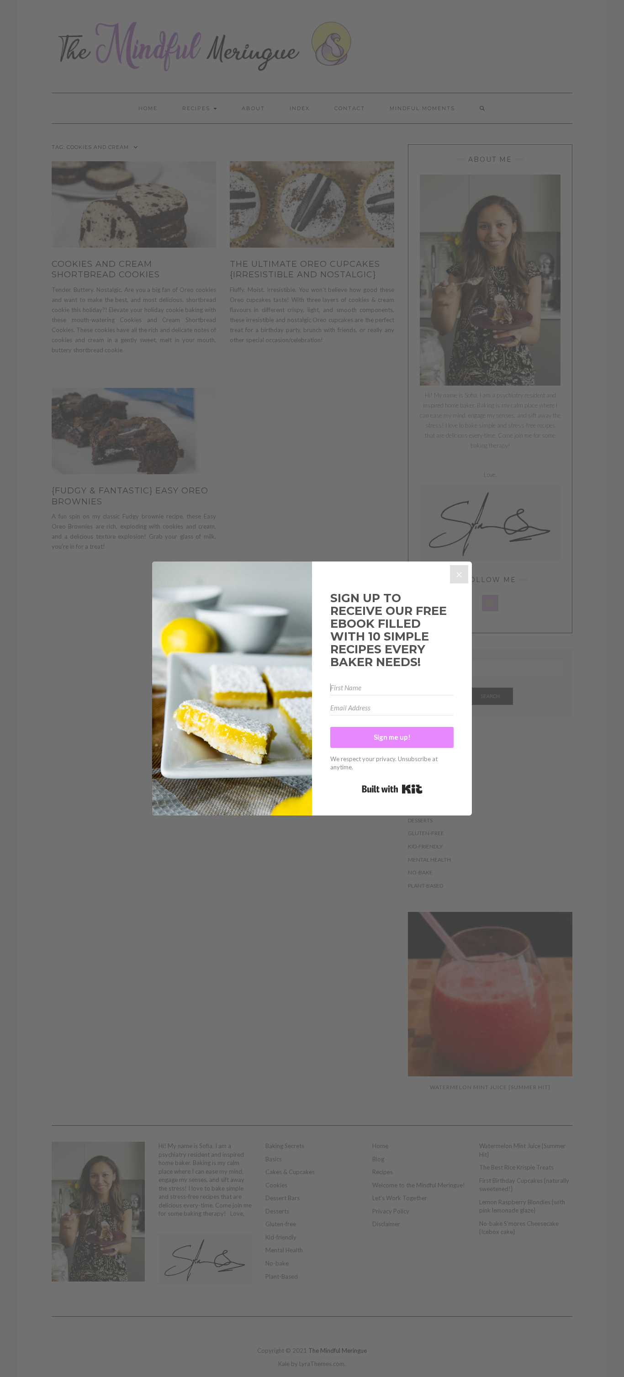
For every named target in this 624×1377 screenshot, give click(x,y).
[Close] (459, 574)
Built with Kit (392, 789)
